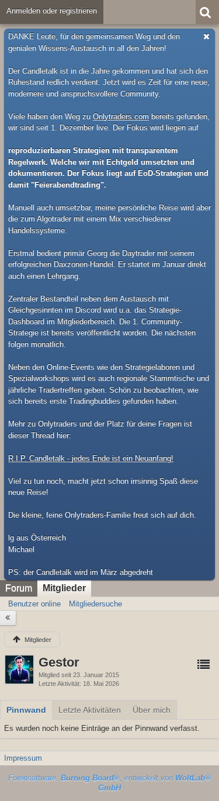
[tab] (26, 710)
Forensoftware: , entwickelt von (109, 783)
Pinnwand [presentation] (26, 710)
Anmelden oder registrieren (51, 10)
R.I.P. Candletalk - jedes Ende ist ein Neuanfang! (90, 458)
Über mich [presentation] (152, 710)
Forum (18, 588)
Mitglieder (64, 588)
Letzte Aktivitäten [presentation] (89, 710)
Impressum (23, 758)
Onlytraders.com (121, 116)
